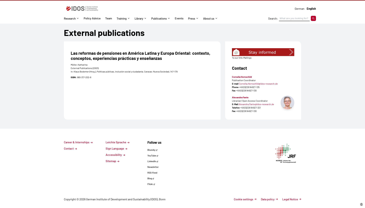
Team (108, 18)
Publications (159, 18)
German (299, 8)
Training (122, 18)
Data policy (268, 199)
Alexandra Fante (240, 97)
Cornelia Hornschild (242, 76)
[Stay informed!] (263, 52)
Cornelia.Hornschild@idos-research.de (258, 83)
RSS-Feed (152, 172)
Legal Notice (290, 199)
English (311, 8)
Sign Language (115, 148)
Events (179, 18)
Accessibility (114, 154)
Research (70, 18)
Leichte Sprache (116, 142)
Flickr (150, 184)
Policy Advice (92, 18)
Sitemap (111, 161)
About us (208, 18)
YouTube (152, 155)
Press (191, 18)
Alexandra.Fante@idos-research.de (256, 104)
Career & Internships (77, 142)
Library (139, 18)
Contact (69, 148)
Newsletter (153, 167)
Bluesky (151, 149)
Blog (149, 178)
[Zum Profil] (287, 102)
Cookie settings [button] (243, 199)
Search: (273, 18)
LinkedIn (152, 161)
